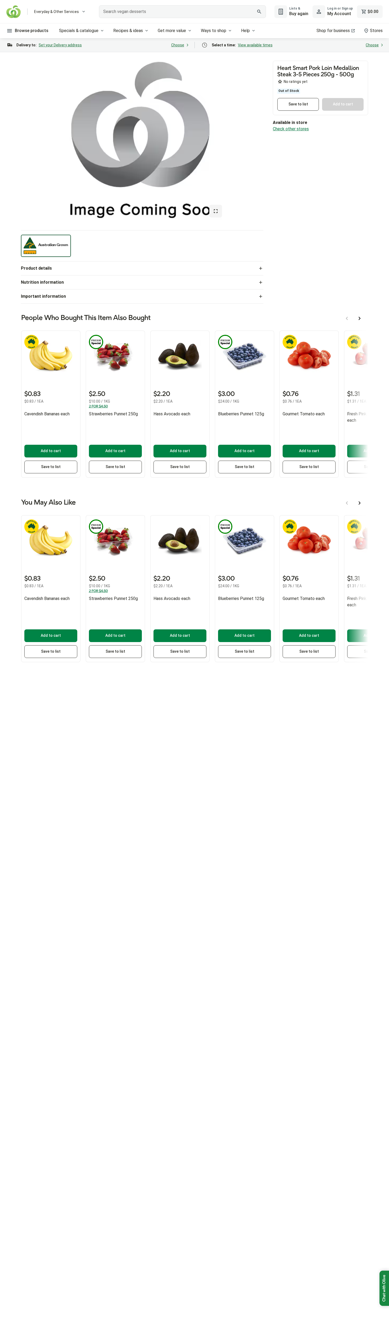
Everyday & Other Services (56, 12)
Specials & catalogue (78, 30)
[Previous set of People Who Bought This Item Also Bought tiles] (347, 318)
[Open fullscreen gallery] (215, 211)
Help (245, 30)
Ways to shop (213, 30)
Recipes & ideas (128, 30)
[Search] (259, 11)
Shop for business (333, 30)
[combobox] (182, 11)
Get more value (172, 30)
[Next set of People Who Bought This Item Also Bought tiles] (359, 318)
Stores (376, 30)
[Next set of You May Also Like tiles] (359, 503)
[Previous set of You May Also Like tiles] (347, 503)
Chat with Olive (384, 1288)
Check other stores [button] (291, 128)
